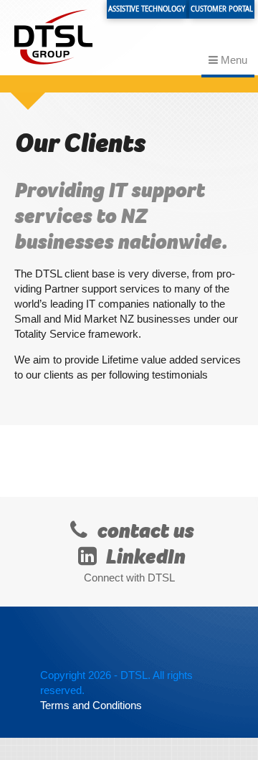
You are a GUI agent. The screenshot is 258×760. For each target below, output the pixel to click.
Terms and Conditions (91, 705)
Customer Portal (222, 9)
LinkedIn (143, 556)
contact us (143, 531)
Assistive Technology (146, 9)
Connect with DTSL (129, 577)
